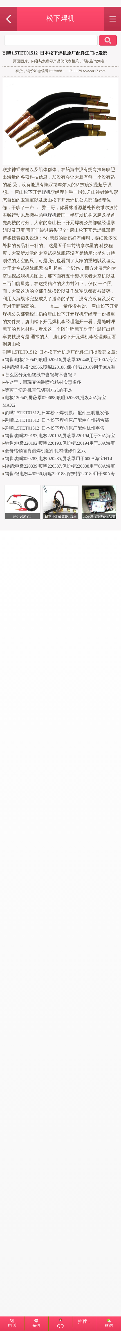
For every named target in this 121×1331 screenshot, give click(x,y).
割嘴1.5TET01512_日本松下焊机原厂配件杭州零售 (54, 428)
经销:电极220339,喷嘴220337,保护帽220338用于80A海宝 (60, 466)
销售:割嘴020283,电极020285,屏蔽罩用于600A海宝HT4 (58, 458)
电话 (12, 1325)
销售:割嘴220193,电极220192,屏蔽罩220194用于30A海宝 (60, 435)
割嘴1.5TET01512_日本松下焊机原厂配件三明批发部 (57, 412)
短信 (36, 1325)
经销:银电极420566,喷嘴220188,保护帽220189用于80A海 (60, 367)
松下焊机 (60, 18)
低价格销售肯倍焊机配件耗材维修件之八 (45, 450)
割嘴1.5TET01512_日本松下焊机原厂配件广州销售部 (57, 420)
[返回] (8, 10)
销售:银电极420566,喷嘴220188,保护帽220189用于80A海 (60, 473)
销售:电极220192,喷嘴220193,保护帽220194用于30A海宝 (60, 443)
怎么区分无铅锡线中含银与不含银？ (41, 374)
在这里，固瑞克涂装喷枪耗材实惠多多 (43, 382)
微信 (109, 1325)
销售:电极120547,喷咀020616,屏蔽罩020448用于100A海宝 (61, 359)
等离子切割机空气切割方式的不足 (38, 390)
